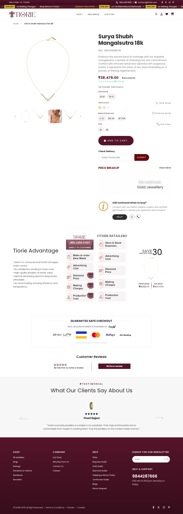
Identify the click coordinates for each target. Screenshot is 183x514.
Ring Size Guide (100, 461)
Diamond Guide (100, 470)
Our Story (109, 14)
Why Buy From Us (61, 461)
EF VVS (122, 118)
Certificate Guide (101, 479)
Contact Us (58, 466)
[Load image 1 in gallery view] (25, 116)
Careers (56, 470)
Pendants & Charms (22, 470)
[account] (161, 14)
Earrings (16, 466)
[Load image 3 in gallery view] (55, 116)
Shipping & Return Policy (104, 475)
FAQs (95, 457)
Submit (141, 157)
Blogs (95, 484)
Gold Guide (98, 466)
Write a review (114, 366)
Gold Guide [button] (165, 103)
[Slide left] (15, 116)
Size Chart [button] (165, 124)
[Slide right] (81, 116)
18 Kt (111, 96)
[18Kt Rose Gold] (104, 107)
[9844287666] (132, 216)
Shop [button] (78, 14)
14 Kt (102, 96)
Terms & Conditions (55, 507)
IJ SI (102, 118)
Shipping (119, 87)
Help (120, 217)
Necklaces (18, 475)
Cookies (81, 507)
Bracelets (17, 479)
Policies (70, 507)
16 (101, 130)
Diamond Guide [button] (163, 113)
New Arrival (93, 14)
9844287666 (144, 476)
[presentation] (24, 418)
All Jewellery (18, 457)
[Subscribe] (166, 459)
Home (15, 23)
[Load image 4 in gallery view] (70, 116)
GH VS (111, 118)
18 (107, 130)
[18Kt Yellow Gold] (99, 107)
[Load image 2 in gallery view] (40, 116)
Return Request (100, 488)
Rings (15, 461)
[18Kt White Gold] (108, 107)
